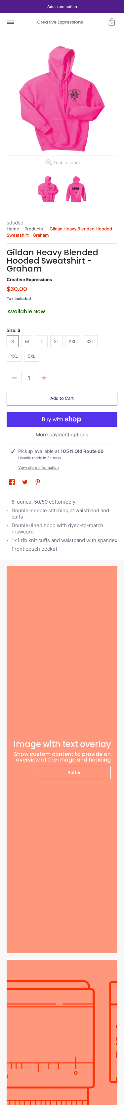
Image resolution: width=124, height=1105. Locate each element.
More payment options (62, 435)
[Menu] (10, 22)
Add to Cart (62, 398)
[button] (111, 22)
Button (74, 772)
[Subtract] (14, 378)
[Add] (43, 378)
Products (33, 228)
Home (13, 228)
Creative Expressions (60, 22)
